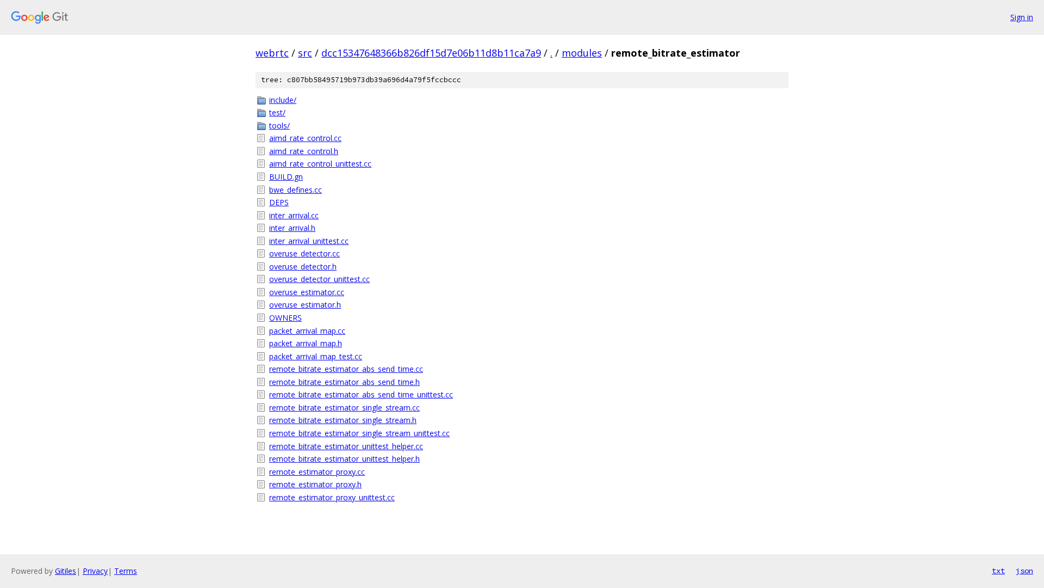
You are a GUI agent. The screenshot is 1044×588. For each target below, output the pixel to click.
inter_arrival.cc (294, 215)
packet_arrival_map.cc (307, 331)
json (1024, 570)
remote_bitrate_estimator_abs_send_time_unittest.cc (361, 394)
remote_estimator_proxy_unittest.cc (332, 497)
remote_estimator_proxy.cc (317, 472)
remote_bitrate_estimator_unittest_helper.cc (346, 446)
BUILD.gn (286, 176)
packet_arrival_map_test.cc (315, 356)
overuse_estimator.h (305, 304)
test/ (277, 112)
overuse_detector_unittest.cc (319, 279)
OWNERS (285, 318)
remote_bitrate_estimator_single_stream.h (343, 420)
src (305, 52)
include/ (282, 100)
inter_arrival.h (292, 228)
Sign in (1021, 17)
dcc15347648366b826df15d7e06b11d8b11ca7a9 (431, 52)
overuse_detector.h (303, 266)
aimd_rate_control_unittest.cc (320, 163)
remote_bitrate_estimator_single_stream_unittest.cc (359, 433)
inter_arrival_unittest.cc (309, 241)
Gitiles (65, 571)
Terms (125, 571)
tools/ (279, 125)
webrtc (272, 52)
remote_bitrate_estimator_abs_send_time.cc (346, 369)
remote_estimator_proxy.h (315, 484)
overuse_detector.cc (304, 253)
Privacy (95, 571)
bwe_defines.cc (295, 190)
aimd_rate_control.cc (305, 138)
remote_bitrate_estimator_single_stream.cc (344, 407)
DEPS (279, 202)
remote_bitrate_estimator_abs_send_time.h (344, 382)
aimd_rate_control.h (303, 151)
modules (582, 52)
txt (998, 570)
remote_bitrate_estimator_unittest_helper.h (344, 459)
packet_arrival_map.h (305, 343)
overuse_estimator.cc (306, 292)
